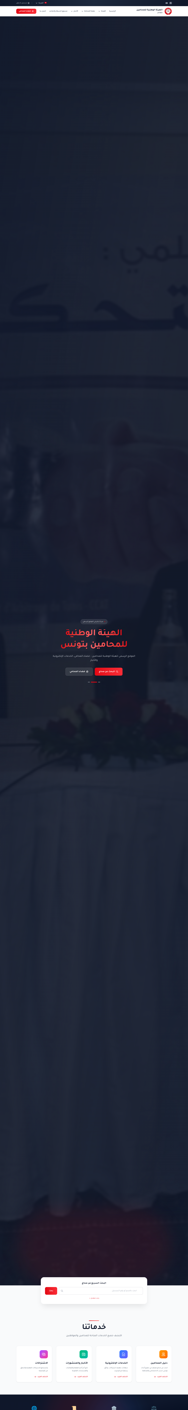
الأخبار (76, 11)
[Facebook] (171, 3)
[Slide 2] (96, 682)
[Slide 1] (99, 682)
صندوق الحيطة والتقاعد (58, 11)
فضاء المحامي (25, 11)
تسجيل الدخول (21, 3)
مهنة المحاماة (89, 11)
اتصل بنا (43, 11)
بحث (51, 1291)
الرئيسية (112, 11)
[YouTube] (167, 3)
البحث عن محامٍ (107, 671)
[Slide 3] (91, 682)
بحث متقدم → (94, 1298)
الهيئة (103, 11)
